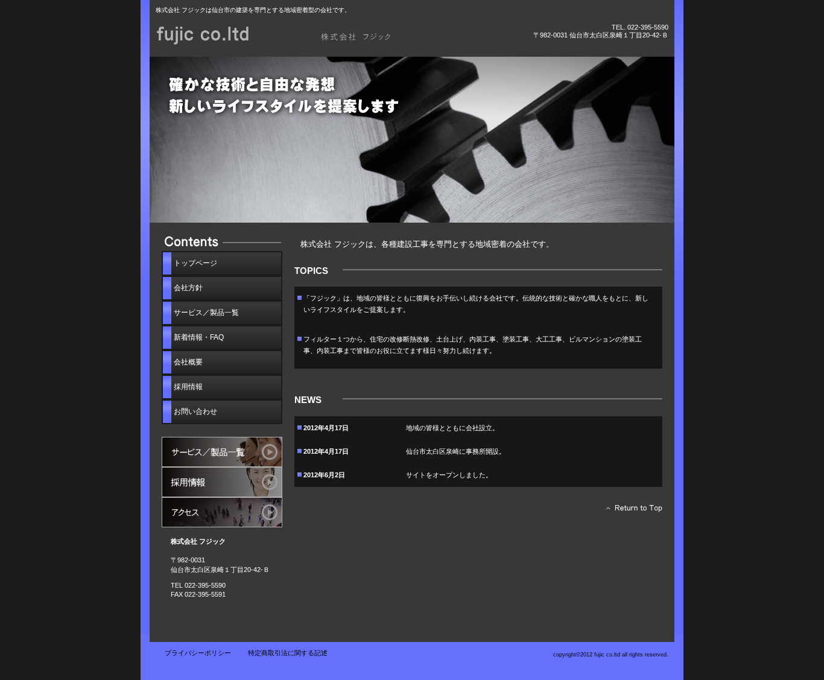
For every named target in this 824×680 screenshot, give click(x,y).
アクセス (222, 512)
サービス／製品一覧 (222, 452)
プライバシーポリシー (198, 652)
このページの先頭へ (630, 511)
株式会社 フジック (291, 35)
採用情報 (222, 482)
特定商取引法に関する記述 (288, 652)
